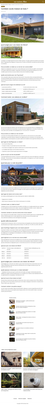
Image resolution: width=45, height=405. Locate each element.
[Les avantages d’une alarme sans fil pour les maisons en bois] (12, 323)
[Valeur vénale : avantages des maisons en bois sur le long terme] (12, 318)
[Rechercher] (43, 1)
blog (3, 6)
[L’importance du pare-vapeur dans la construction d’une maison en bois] (12, 334)
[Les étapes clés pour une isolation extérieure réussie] (12, 329)
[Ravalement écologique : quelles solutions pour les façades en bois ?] (12, 301)
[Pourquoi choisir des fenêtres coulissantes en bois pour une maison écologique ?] (12, 307)
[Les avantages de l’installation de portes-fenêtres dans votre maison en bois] (12, 340)
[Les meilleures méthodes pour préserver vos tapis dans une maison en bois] (12, 312)
